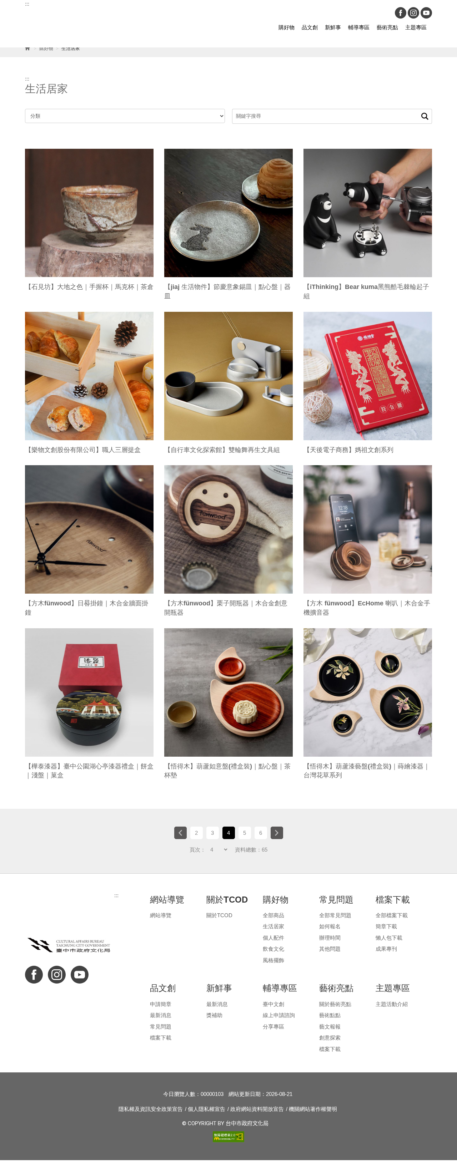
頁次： (198, 850)
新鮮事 (333, 27)
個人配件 (273, 938)
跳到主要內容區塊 (125, 11)
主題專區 (416, 27)
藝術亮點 (387, 27)
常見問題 (160, 1027)
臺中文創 (273, 1004)
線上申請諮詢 (279, 1015)
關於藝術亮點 (335, 1004)
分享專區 (273, 1027)
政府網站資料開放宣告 (257, 1109)
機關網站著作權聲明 (313, 1109)
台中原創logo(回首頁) (64, 27)
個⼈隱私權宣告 (206, 1109)
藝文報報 (330, 1027)
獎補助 (214, 1015)
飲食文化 (273, 949)
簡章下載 (386, 926)
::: (27, 4)
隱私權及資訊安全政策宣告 (151, 1109)
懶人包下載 (389, 938)
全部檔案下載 (392, 915)
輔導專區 (359, 27)
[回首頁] (27, 48)
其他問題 (330, 949)
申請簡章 (160, 1004)
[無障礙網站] (228, 1136)
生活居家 (273, 926)
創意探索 (330, 1038)
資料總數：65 (251, 850)
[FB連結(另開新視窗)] (400, 13)
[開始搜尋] (425, 116)
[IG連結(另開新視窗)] (413, 13)
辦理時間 (330, 938)
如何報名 (330, 926)
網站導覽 (160, 915)
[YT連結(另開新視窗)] (426, 13)
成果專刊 (386, 949)
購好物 (286, 27)
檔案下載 (160, 1038)
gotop (435, 1038)
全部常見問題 (335, 915)
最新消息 (160, 1015)
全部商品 (273, 915)
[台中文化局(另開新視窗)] (69, 945)
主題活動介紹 (392, 1004)
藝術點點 (330, 1015)
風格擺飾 (273, 960)
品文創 (310, 27)
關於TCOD (219, 915)
